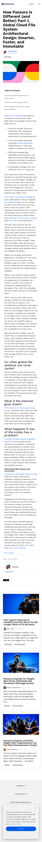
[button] (39, 4)
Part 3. (27, 545)
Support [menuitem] (31, 4)
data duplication (25, 143)
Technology (7, 57)
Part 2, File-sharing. (17, 548)
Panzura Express (18, 706)
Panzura (14, 51)
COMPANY (20, 786)
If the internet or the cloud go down (19, 408)
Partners (7, 706)
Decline (21, 834)
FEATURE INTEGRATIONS (19, 802)
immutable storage (12, 202)
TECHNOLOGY (20, 794)
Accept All (21, 828)
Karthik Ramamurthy (13, 687)
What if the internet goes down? (16, 102)
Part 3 (11, 221)
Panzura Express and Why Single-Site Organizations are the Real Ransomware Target (20, 742)
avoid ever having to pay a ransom (22, 218)
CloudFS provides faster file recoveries (20, 474)
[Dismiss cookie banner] (35, 808)
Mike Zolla (10, 629)
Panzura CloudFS (15, 116)
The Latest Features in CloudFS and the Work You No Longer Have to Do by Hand (20, 622)
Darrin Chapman (11, 749)
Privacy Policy (15, 824)
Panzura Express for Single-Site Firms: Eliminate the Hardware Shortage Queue (19, 681)
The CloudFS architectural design (18, 197)
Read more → (9, 571)
